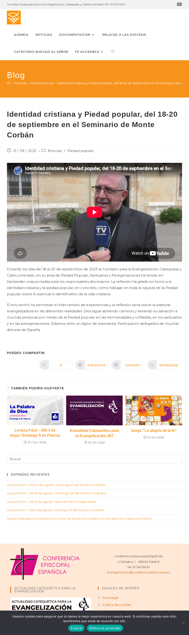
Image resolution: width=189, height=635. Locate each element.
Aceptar (76, 628)
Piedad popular (81, 151)
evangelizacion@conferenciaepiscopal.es (138, 572)
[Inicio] (8, 83)
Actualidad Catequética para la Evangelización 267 (94, 433)
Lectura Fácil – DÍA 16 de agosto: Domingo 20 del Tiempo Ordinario (56, 493)
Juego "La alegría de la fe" (154, 430)
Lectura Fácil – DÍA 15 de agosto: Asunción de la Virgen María (51, 502)
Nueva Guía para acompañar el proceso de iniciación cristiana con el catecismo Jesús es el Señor (79, 518)
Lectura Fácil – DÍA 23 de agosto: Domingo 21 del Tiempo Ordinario (56, 485)
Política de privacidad (105, 628)
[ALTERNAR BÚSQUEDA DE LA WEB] (113, 51)
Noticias (55, 151)
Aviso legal (110, 597)
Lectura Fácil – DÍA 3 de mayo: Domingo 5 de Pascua (35, 432)
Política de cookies (117, 605)
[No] (183, 622)
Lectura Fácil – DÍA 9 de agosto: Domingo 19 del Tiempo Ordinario (56, 510)
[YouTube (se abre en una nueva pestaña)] (178, 4)
